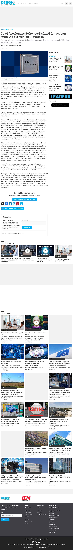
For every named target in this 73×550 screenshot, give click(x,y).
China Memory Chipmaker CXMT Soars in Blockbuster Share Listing (59, 391)
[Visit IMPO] (36, 498)
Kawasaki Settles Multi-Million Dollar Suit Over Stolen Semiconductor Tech (55, 86)
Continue (27, 227)
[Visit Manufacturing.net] (57, 498)
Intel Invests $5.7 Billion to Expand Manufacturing (35, 449)
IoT (12, 29)
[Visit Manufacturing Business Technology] (67, 498)
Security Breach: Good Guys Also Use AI (56, 67)
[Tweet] (14, 203)
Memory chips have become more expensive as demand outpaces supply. (11, 480)
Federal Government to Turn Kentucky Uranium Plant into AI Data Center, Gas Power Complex (12, 392)
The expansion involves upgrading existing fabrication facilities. (36, 453)
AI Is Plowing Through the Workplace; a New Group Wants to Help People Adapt (35, 477)
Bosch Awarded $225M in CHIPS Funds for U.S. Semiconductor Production (59, 421)
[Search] (66, 3)
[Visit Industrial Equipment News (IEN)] (26, 498)
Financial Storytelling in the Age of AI (55, 59)
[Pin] (17, 203)
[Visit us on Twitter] (36, 542)
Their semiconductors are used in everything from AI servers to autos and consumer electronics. (59, 396)
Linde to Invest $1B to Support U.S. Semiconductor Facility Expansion (59, 362)
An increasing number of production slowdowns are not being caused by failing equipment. (12, 367)
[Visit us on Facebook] (33, 542)
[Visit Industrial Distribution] (46, 498)
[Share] (6, 203)
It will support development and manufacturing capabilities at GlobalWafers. (60, 453)
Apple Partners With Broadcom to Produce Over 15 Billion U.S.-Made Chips (59, 477)
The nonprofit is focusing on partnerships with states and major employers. (36, 482)
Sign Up (5, 519)
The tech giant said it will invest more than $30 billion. (60, 482)
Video (21, 255)
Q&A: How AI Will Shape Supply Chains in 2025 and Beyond (9, 260)
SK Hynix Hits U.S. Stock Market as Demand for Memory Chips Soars (12, 476)
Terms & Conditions (40, 544)
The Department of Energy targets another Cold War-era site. (12, 397)
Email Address (26, 220)
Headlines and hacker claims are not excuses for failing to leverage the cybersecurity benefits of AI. (34, 338)
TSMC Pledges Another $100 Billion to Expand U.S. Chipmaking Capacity (36, 420)
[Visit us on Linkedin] (39, 542)
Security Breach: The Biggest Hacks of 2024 (26, 259)
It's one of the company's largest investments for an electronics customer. (59, 366)
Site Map (63, 544)
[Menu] (70, 3)
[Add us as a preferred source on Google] (21, 203)
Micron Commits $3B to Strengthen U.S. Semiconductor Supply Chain (60, 449)
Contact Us (16, 544)
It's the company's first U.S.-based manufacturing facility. (10, 424)
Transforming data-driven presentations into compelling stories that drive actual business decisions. (11, 338)
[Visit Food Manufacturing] (15, 498)
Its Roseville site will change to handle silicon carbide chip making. (59, 426)
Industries (5, 29)
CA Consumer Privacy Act (53, 544)
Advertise (23, 544)
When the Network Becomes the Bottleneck (54, 77)
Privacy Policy (30, 544)
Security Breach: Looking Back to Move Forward (44, 260)
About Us (10, 544)
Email (2, 512)
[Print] (2, 203)
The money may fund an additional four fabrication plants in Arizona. (35, 424)
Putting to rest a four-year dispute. (34, 367)
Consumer (52, 473)
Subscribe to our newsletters (24, 199)
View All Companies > (60, 105)
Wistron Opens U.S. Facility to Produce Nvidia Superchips (10, 420)
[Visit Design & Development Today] (5, 498)
